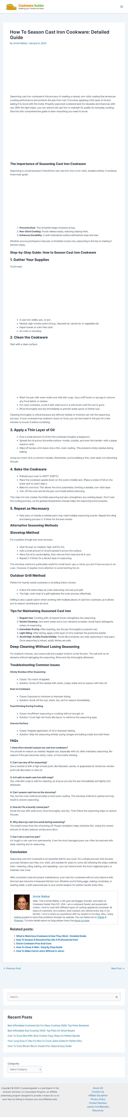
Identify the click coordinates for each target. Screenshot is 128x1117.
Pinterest (18, 920)
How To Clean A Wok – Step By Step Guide (39, 947)
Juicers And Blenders (98, 1106)
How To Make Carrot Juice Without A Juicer (40, 951)
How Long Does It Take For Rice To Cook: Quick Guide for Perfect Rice (45, 1041)
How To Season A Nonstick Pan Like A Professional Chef (47, 939)
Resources (97, 1110)
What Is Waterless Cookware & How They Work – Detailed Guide (51, 936)
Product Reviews (98, 1103)
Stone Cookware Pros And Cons (33, 943)
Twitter (100, 917)
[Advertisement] (64, 71)
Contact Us (98, 1091)
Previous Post (12, 968)
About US (98, 1088)
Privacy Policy (98, 1099)
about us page (81, 920)
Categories (13, 1063)
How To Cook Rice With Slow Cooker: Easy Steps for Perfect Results (44, 1035)
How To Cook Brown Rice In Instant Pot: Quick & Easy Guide (39, 1046)
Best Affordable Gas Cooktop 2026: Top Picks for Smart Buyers (41, 1030)
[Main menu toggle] (121, 6)
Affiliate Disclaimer (98, 1095)
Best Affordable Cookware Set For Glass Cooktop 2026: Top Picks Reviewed (48, 1025)
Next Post (118, 968)
